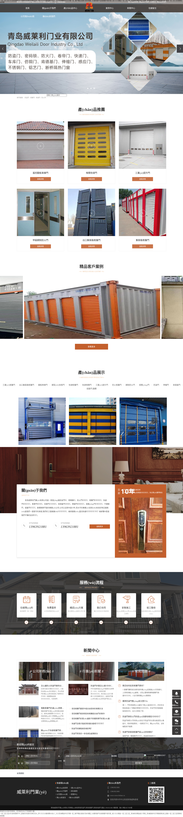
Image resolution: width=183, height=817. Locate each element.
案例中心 (110, 8)
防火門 (43, 98)
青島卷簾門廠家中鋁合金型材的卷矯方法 (87, 709)
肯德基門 (176, 385)
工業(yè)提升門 (102, 385)
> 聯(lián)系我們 (73, 797)
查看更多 (91, 347)
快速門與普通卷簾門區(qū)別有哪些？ (138, 732)
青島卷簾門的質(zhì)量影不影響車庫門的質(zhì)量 (91, 719)
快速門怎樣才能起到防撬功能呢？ (88, 724)
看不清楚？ (160, 755)
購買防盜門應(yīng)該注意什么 (135, 701)
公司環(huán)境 (27, 16)
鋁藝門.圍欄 (91, 389)
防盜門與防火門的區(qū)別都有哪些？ (141, 717)
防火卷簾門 (117, 385)
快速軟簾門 (73, 385)
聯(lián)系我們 (161, 2)
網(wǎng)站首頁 (133, 2)
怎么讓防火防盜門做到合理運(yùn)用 (56, 686)
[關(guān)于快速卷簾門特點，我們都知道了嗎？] (29, 734)
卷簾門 (32, 98)
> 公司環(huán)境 (61, 794)
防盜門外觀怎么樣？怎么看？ (106, 686)
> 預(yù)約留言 (60, 797)
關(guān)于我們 (144, 2)
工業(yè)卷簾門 (9, 385)
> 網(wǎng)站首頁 (61, 788)
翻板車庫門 (43, 385)
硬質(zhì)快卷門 (58, 385)
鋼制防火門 (130, 385)
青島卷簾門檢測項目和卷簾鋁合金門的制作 (88, 714)
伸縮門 (166, 385)
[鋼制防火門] (143, 425)
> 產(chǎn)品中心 (75, 788)
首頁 (28, 8)
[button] (88, 88)
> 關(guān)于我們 (61, 791)
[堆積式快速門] (42, 425)
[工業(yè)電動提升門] (92, 425)
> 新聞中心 (73, 794)
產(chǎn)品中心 (70, 8)
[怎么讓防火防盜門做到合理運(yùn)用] (29, 689)
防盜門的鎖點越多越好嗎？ (82, 729)
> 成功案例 (73, 791)
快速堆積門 (87, 385)
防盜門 (27, 98)
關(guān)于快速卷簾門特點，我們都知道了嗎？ (63, 730)
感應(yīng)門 (144, 385)
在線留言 (153, 2)
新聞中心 (131, 8)
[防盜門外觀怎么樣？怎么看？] (78, 689)
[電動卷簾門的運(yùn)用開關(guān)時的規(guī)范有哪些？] (29, 711)
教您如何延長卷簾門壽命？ (133, 686)
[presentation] (3, 49)
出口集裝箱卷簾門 (26, 385)
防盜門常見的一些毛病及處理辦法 (85, 734)
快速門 (38, 98)
